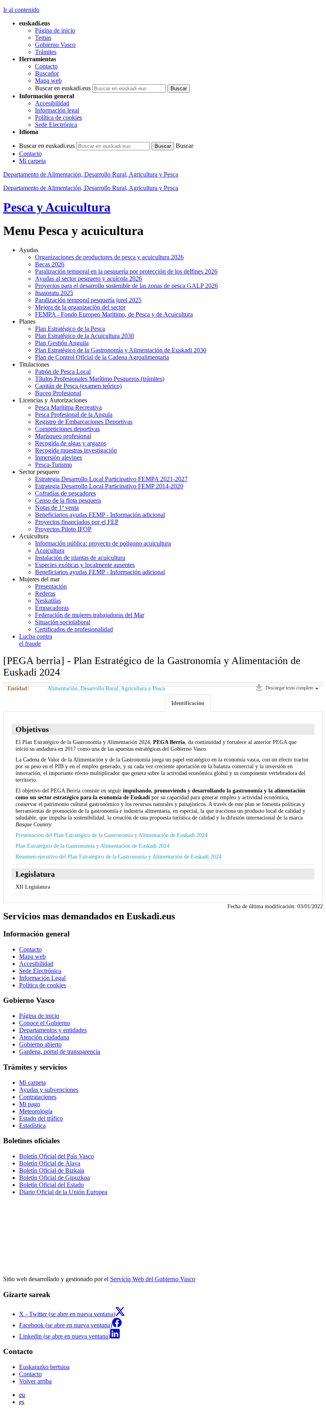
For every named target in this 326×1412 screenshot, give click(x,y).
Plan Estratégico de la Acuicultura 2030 (84, 335)
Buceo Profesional (58, 393)
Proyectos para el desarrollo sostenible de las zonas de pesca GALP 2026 (126, 285)
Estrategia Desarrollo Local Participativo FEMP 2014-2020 (109, 486)
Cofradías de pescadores (65, 493)
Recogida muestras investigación (76, 450)
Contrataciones (37, 1096)
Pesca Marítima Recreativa (68, 407)
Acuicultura (49, 550)
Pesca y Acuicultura (57, 207)
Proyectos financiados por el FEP (76, 522)
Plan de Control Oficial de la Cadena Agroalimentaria (102, 357)
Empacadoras (52, 607)
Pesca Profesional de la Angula (74, 414)
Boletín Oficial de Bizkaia (51, 1170)
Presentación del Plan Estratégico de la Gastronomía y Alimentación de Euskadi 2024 (112, 835)
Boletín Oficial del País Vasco (56, 1156)
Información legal (57, 110)
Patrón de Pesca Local (63, 371)
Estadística (32, 1125)
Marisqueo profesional (63, 436)
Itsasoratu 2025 (54, 292)
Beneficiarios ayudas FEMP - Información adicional (100, 514)
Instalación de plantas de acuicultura (80, 557)
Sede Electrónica (56, 124)
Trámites (45, 52)
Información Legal (42, 978)
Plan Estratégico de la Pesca (70, 328)
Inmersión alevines (58, 457)
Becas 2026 (49, 264)
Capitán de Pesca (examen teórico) (78, 386)
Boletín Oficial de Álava (49, 1163)
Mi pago (29, 1104)
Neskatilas (48, 600)
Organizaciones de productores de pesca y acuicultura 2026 (109, 257)
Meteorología (35, 1111)
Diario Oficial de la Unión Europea (63, 1192)
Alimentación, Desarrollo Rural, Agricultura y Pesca (106, 688)
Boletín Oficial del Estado (51, 1184)
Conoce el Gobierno (44, 1023)
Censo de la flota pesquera (68, 500)
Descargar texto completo (289, 688)
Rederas (45, 593)
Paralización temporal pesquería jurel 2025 (88, 300)
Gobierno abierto (40, 1044)
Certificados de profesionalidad (74, 629)
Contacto (46, 66)
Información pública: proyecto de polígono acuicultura (103, 543)
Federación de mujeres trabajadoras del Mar (89, 615)
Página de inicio (55, 30)
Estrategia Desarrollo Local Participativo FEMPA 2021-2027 (111, 479)
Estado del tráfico (41, 1118)
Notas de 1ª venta (57, 507)
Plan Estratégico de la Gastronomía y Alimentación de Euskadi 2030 (120, 350)
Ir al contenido (21, 9)
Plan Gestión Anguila (62, 343)
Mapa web (48, 80)
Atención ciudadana (44, 1037)
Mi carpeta (32, 160)
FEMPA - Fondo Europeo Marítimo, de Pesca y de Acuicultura (114, 314)
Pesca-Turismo (53, 464)
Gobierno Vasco (55, 44)
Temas (43, 37)
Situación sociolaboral (62, 622)
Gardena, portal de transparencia (59, 1051)
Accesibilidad (52, 103)
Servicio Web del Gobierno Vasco (152, 1279)
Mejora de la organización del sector (80, 307)
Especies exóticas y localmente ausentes (85, 564)
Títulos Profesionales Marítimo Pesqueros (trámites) (99, 378)
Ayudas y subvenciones (48, 1089)
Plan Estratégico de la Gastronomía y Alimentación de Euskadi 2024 (92, 846)
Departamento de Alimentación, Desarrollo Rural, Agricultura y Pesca (90, 174)
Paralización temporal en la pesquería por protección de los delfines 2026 (126, 271)
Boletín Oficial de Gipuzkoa (54, 1177)
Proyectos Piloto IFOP (63, 529)
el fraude (35, 640)
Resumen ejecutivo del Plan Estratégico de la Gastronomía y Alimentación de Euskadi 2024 (118, 856)
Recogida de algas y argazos (70, 443)
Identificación (187, 703)
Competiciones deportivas (67, 428)
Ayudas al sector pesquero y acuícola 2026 (88, 278)
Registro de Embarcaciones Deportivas (83, 421)
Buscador (47, 73)
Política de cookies (58, 117)
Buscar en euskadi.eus (63, 88)
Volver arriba (35, 1381)
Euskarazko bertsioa (44, 1366)
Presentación (51, 586)
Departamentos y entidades (53, 1030)
